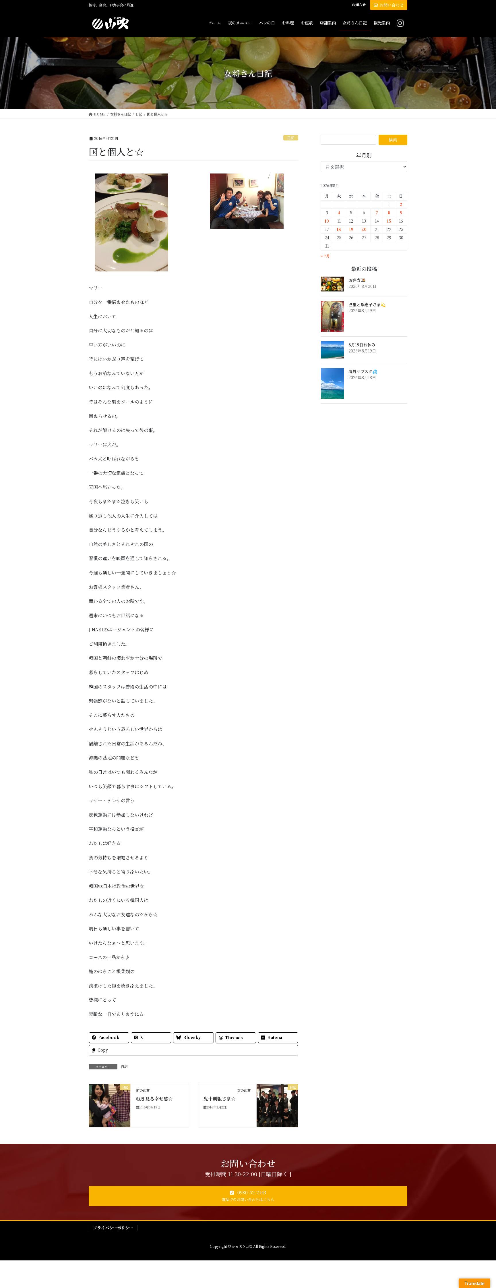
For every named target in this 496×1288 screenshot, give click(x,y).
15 (389, 221)
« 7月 (325, 256)
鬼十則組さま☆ (220, 1098)
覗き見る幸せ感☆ (154, 1098)
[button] (248, 1196)
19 (351, 229)
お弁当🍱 (356, 280)
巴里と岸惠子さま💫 (366, 304)
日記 (290, 137)
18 (339, 229)
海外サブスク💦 (362, 371)
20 (364, 229)
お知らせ (359, 4)
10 (327, 221)
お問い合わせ (391, 5)
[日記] (109, 1105)
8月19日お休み (361, 345)
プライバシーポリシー (113, 1228)
